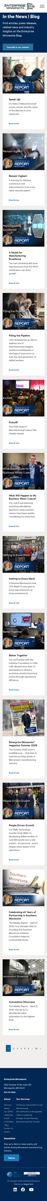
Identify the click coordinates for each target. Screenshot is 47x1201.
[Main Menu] (42, 6)
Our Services (23, 1099)
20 (36, 1048)
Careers (7, 1131)
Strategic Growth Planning (26, 1118)
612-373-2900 (10, 1092)
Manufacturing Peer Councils (28, 1121)
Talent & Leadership (24, 1115)
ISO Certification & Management (29, 1111)
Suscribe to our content (18, 47)
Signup (11, 1157)
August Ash (28, 1184)
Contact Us (8, 1128)
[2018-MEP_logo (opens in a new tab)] (14, 1174)
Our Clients (8, 1111)
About (7, 1099)
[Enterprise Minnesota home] (19, 6)
